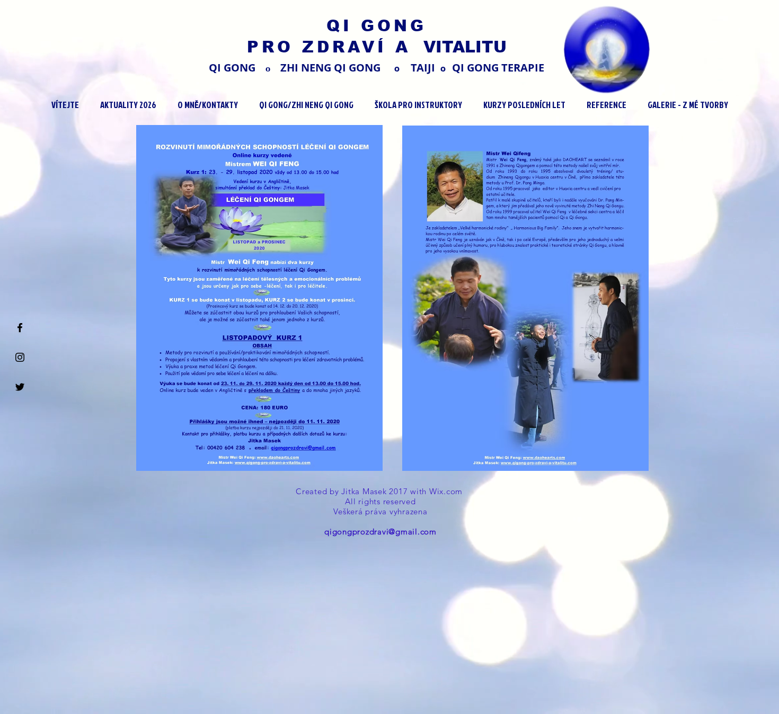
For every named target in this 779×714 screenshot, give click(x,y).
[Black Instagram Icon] (20, 357)
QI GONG (376, 25)
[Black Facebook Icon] (20, 328)
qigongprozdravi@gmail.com (380, 531)
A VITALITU (451, 47)
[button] (128, 104)
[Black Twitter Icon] (20, 387)
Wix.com (447, 491)
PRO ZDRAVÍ (321, 47)
